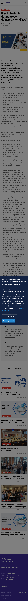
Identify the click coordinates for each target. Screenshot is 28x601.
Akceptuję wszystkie (8, 321)
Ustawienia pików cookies (9, 316)
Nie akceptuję (6, 312)
